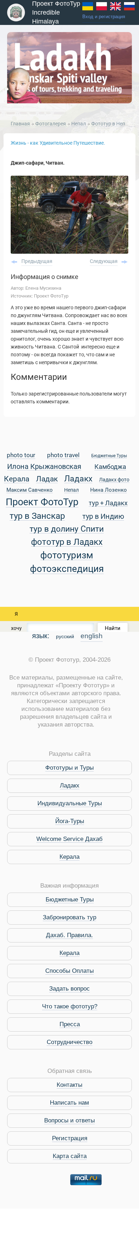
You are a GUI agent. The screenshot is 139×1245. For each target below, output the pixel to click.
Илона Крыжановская (44, 467)
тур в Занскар (37, 516)
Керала (16, 479)
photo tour (21, 456)
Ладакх (78, 479)
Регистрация (69, 1138)
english (92, 636)
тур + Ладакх (108, 503)
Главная (20, 123)
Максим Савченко (29, 490)
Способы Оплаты (69, 970)
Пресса (70, 1024)
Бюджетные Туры (109, 456)
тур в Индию (103, 517)
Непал (79, 123)
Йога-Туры (69, 821)
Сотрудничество (69, 1042)
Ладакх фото (114, 479)
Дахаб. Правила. (69, 935)
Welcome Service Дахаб (69, 839)
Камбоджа (110, 467)
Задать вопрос (69, 988)
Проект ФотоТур (42, 502)
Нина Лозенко (108, 490)
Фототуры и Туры (69, 767)
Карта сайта (70, 1156)
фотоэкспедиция (67, 569)
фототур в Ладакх (67, 542)
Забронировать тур (69, 917)
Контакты (69, 1084)
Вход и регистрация (103, 16)
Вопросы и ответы (69, 1120)
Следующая (104, 261)
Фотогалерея (51, 123)
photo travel (63, 456)
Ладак (47, 479)
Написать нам (69, 1102)
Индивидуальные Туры (69, 803)
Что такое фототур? (69, 1006)
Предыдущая (36, 261)
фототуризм (66, 555)
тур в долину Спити (67, 529)
